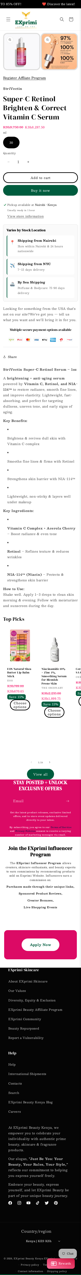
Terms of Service (61, 827)
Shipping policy (57, 1271)
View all (40, 774)
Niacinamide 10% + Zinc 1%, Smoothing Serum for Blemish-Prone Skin (54, 676)
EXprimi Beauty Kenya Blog (30, 1102)
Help (12, 1064)
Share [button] (12, 356)
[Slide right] (49, 762)
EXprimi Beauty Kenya (28, 1258)
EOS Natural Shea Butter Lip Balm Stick (19, 672)
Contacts (15, 1083)
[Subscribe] (67, 801)
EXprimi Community (24, 1018)
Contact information (30, 1271)
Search (13, 1092)
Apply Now (40, 944)
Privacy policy (30, 1265)
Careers (14, 1111)
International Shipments (27, 1073)
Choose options (20, 704)
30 (11, 142)
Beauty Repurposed (23, 1028)
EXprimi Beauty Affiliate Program (35, 1009)
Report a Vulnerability (26, 1037)
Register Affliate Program (24, 78)
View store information (25, 216)
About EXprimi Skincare (28, 981)
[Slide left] (31, 762)
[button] (8, 19)
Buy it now (40, 190)
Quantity (9, 153)
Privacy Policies (25, 831)
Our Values (17, 990)
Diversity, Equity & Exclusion (31, 1000)
